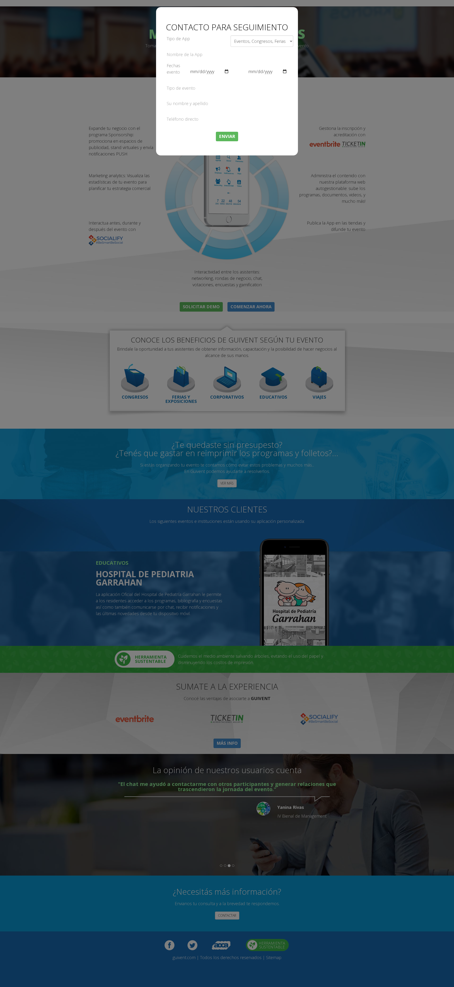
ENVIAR (227, 136)
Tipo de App (178, 38)
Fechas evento (173, 69)
